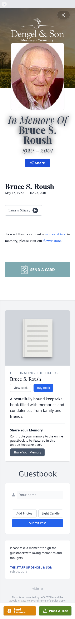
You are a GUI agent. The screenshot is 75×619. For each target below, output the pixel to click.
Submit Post (37, 523)
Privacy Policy (26, 600)
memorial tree (55, 233)
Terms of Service (49, 600)
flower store (52, 240)
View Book (21, 388)
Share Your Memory (27, 452)
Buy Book (43, 388)
